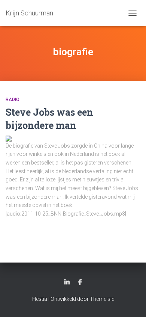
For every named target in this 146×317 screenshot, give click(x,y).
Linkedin (67, 282)
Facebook (80, 282)
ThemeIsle (102, 299)
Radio (12, 99)
